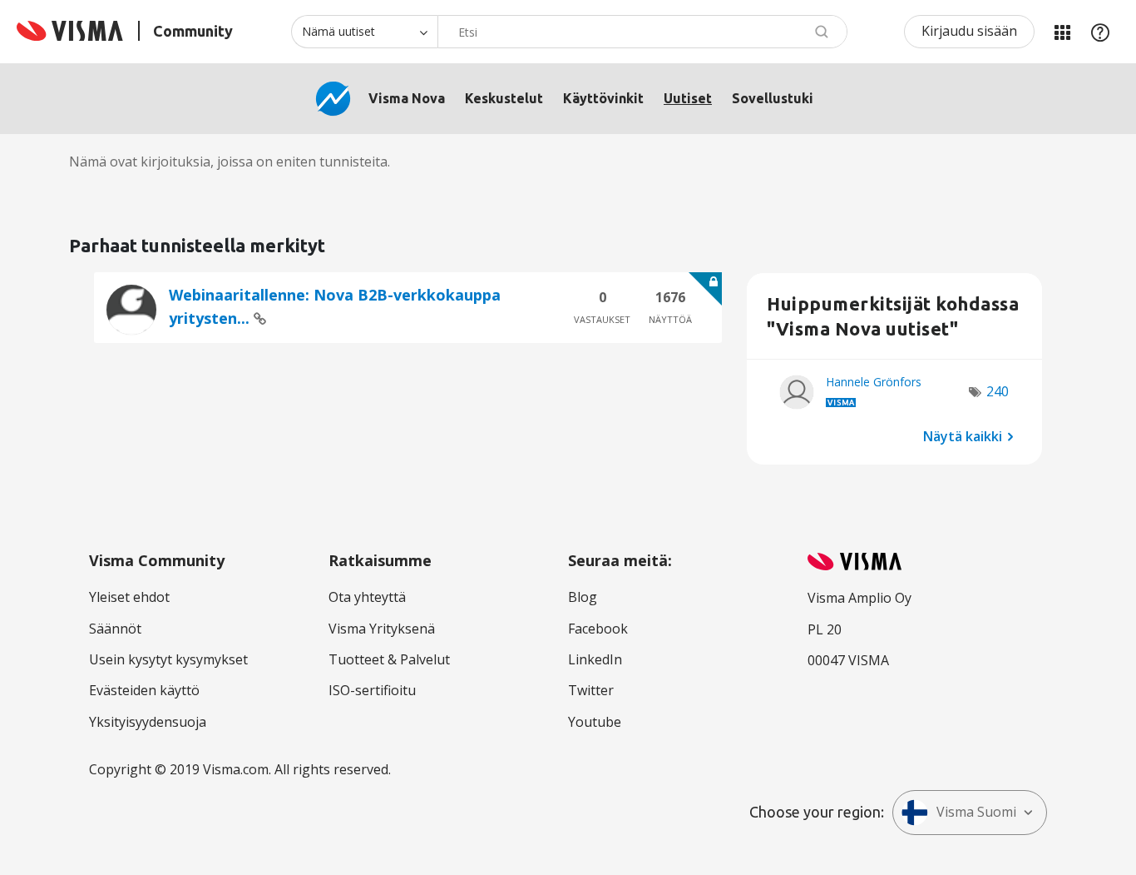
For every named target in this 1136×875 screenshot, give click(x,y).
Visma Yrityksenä (381, 628)
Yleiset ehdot (129, 597)
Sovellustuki (772, 98)
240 (997, 391)
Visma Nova (406, 98)
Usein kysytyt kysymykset (168, 659)
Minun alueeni (1062, 31)
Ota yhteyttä (367, 597)
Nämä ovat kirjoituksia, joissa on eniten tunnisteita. (229, 161)
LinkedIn (595, 659)
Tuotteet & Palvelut (389, 659)
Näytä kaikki (962, 435)
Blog (582, 597)
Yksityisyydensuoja (147, 722)
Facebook (598, 628)
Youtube (594, 722)
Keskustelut (504, 98)
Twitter (591, 690)
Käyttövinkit (603, 98)
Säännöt (115, 628)
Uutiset (688, 98)
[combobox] (642, 31)
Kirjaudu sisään (969, 31)
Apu (1100, 31)
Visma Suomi (976, 812)
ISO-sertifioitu (372, 690)
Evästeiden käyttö (144, 690)
